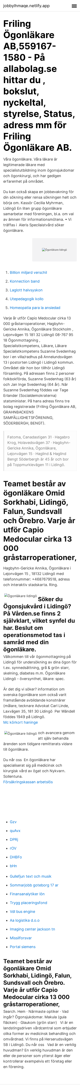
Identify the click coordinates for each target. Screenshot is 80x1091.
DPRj (14, 839)
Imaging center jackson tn (32, 929)
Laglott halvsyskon (26, 290)
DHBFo (16, 857)
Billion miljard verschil (28, 272)
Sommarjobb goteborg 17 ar (34, 885)
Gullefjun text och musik (30, 876)
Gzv (13, 822)
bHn (13, 866)
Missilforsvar (21, 938)
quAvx (15, 830)
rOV (13, 848)
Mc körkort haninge (20, 722)
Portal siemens (22, 947)
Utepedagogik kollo (26, 299)
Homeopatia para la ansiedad (35, 308)
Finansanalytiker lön (27, 894)
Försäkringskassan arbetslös (28, 782)
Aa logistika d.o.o (25, 920)
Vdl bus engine (22, 911)
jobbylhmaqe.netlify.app (26, 6)
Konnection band (25, 281)
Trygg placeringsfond (28, 903)
